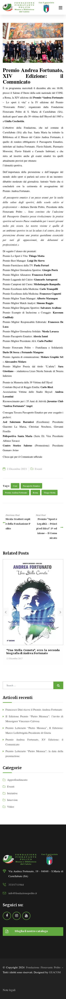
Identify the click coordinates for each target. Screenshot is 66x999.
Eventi (38, 469)
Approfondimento (17, 779)
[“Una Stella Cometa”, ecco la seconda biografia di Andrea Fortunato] (33, 601)
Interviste (12, 800)
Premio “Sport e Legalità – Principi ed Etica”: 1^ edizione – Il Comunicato (46, 528)
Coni (15, 485)
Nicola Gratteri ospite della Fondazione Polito (18, 524)
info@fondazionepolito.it (22, 893)
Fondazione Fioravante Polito (43, 967)
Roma (35, 492)
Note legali (9, 990)
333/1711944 (16, 884)
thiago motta (49, 492)
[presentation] (5, 612)
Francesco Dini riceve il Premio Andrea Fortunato (34, 709)
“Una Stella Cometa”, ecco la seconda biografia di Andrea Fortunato (33, 652)
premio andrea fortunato (16, 492)
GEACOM (55, 972)
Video (10, 806)
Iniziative (12, 793)
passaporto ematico (31, 485)
